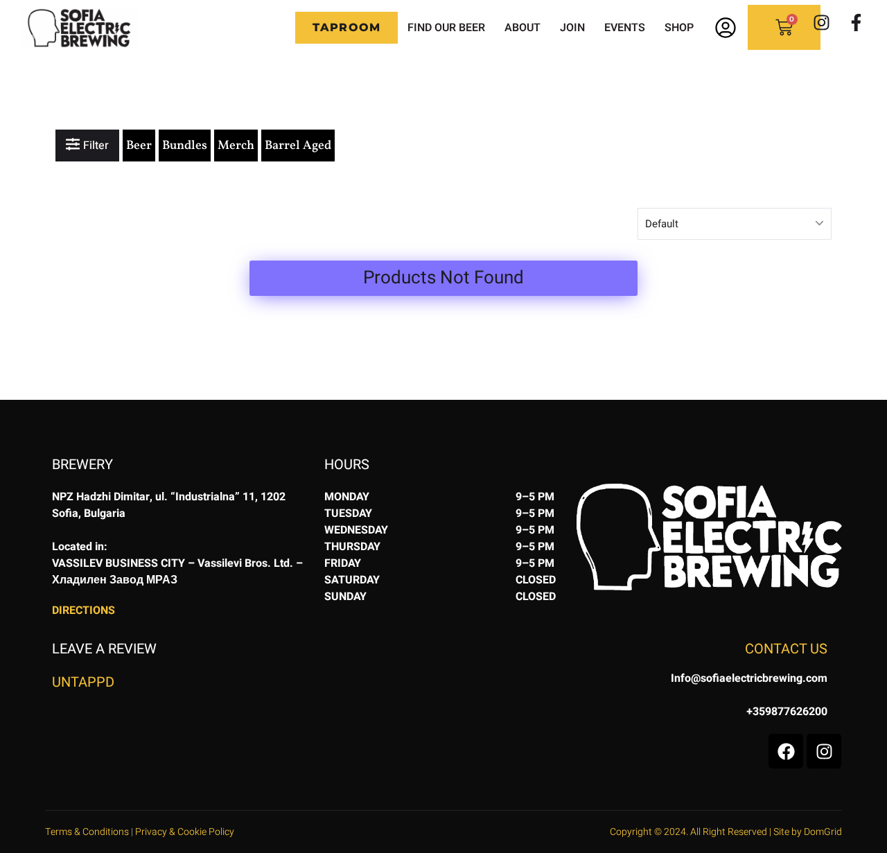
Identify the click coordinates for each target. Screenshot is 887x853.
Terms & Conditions (87, 832)
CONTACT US (786, 649)
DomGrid (823, 832)
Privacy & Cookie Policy (184, 832)
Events (624, 27)
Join (572, 27)
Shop (679, 27)
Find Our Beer (446, 27)
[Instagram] (821, 22)
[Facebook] (786, 751)
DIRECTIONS (83, 610)
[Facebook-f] (855, 22)
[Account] (725, 27)
